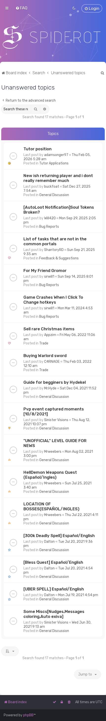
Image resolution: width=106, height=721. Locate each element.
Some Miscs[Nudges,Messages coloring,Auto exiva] (53, 614)
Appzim (50, 335)
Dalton (49, 542)
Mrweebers (52, 452)
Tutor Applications (54, 163)
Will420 (50, 218)
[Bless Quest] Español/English (53, 562)
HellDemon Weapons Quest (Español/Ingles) (50, 475)
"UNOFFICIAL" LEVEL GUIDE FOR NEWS (55, 443)
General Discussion (54, 195)
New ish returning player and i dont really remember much (58, 178)
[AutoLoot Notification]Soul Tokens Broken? (58, 210)
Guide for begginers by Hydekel (54, 382)
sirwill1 (49, 276)
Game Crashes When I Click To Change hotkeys (53, 300)
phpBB (28, 715)
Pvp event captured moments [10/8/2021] (53, 411)
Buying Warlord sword (45, 355)
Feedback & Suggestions (59, 258)
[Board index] (53, 37)
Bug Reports (49, 227)
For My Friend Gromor (45, 270)
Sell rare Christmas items (48, 328)
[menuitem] (21, 8)
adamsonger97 (56, 155)
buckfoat (51, 186)
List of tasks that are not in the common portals (55, 241)
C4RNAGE (52, 362)
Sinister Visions (56, 420)
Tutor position (37, 148)
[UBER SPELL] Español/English (53, 588)
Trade (43, 343)
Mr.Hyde (50, 388)
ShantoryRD (54, 250)
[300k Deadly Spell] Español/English (59, 535)
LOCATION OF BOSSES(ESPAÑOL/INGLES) (51, 506)
